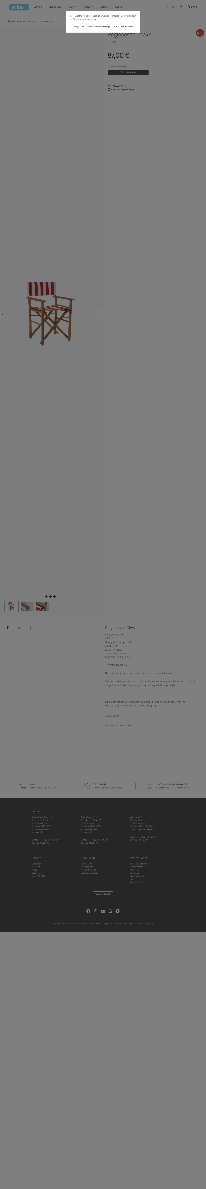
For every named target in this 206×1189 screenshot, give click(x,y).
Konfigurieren (78, 26)
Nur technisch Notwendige (99, 26)
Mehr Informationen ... (89, 19)
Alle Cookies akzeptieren (124, 26)
